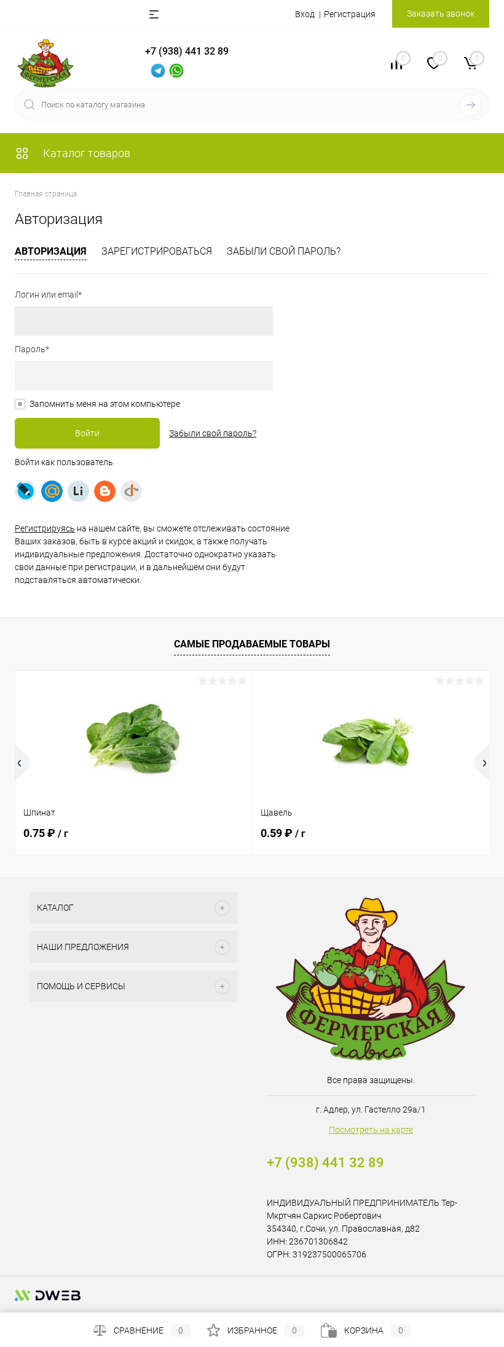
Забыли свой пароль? (284, 251)
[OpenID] (131, 491)
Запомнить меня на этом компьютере (105, 404)
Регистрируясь (45, 528)
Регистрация (350, 14)
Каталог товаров (85, 153)
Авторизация (51, 251)
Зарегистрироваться (156, 251)
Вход (305, 14)
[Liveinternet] (78, 491)
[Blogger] (105, 491)
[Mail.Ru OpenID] (52, 491)
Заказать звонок (440, 13)
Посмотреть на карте (371, 1130)
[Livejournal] (25, 491)
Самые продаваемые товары (252, 644)
